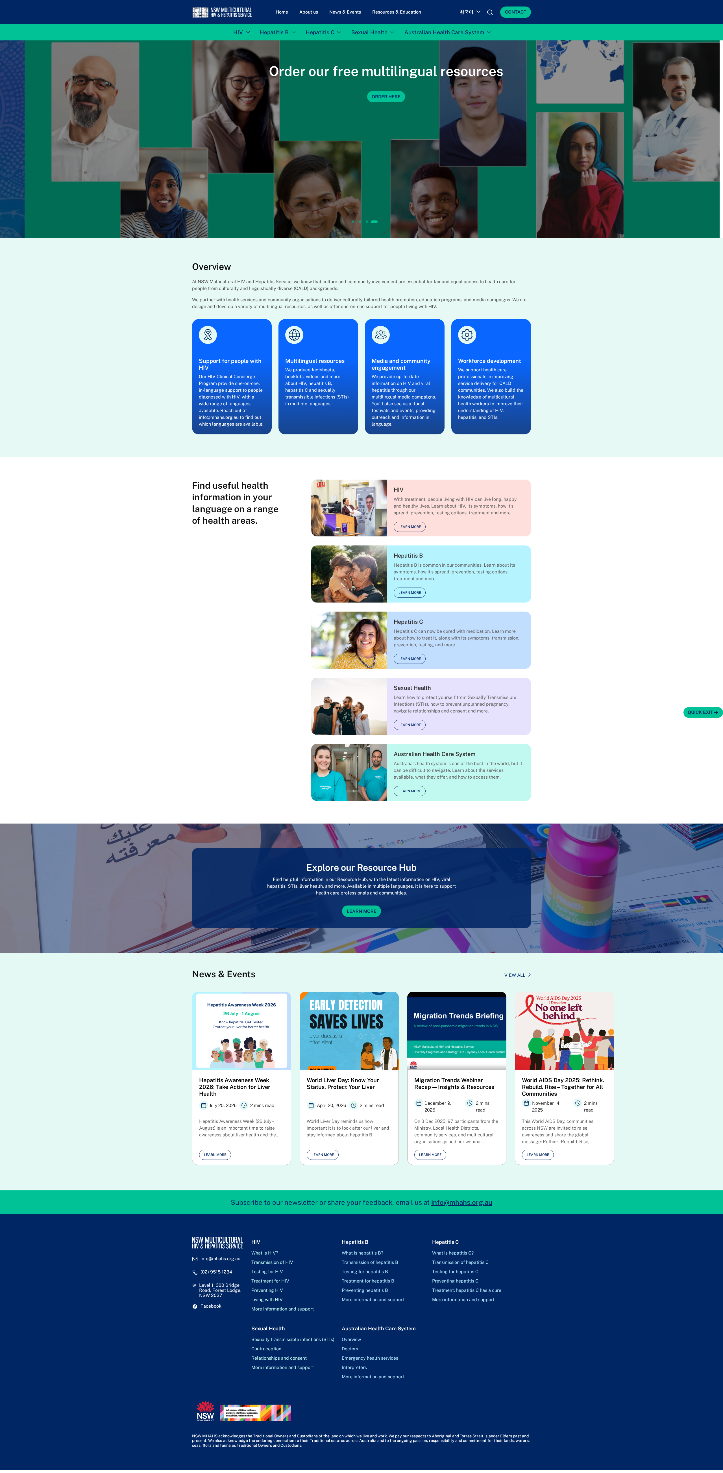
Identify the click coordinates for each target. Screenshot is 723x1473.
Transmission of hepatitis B (370, 1262)
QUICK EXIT (700, 712)
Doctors (350, 1348)
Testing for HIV (267, 1271)
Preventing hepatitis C (455, 1281)
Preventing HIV (267, 1290)
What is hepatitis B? (362, 1253)
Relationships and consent (279, 1358)
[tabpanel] (361, 139)
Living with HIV (267, 1299)
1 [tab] (353, 221)
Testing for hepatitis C (455, 1271)
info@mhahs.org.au (461, 1202)
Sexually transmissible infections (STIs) (292, 1339)
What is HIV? (264, 1253)
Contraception (266, 1348)
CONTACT (515, 12)
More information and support (282, 1309)
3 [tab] (367, 222)
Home (282, 12)
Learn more (409, 527)
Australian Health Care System (444, 32)
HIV (238, 32)
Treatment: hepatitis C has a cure (466, 1290)
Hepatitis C (320, 32)
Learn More (361, 911)
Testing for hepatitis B (365, 1271)
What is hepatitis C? (453, 1253)
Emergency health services (370, 1358)
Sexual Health (369, 32)
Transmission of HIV (272, 1262)
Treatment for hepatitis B (368, 1281)
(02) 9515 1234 (216, 1272)
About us (308, 12)
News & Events (345, 12)
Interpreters (354, 1367)
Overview (351, 1339)
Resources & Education (396, 12)
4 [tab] (373, 222)
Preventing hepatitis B (365, 1290)
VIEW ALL (514, 975)
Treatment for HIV (270, 1281)
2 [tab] (360, 222)
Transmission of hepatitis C (460, 1262)
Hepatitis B (274, 32)
